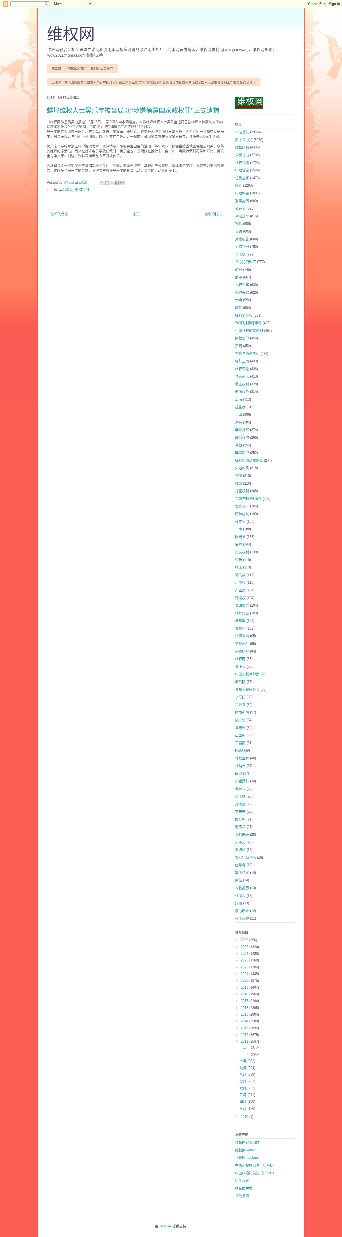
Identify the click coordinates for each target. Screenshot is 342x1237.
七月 (243, 1081)
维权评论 (242, 369)
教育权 (240, 789)
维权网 (71, 34)
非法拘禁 (242, 430)
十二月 (245, 1047)
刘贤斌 (240, 850)
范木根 (240, 796)
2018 (245, 994)
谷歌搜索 (242, 1196)
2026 (245, 940)
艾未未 (240, 812)
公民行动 (242, 155)
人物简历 (242, 888)
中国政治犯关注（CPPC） (255, 1173)
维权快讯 (242, 163)
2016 (245, 1008)
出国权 (240, 735)
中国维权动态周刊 (249, 331)
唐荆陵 (240, 682)
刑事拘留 (242, 201)
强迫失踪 (242, 292)
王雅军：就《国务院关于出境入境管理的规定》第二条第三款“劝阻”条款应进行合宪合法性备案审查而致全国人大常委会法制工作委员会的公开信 (154, 82)
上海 (238, 399)
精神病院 (242, 514)
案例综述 (242, 873)
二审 (238, 529)
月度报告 (242, 239)
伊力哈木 (242, 911)
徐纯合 (240, 766)
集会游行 (242, 781)
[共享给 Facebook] (116, 182)
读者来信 (242, 376)
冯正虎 (240, 590)
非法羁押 (242, 453)
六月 (243, 1088)
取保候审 (242, 437)
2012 (245, 1035)
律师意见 (242, 613)
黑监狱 (240, 254)
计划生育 (242, 758)
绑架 (238, 476)
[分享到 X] (111, 182)
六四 (238, 415)
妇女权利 (242, 552)
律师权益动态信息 (249, 460)
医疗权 (240, 819)
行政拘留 (242, 193)
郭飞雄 (240, 575)
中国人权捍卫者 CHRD (254, 1165)
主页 (136, 214)
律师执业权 (243, 315)
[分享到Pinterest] (122, 182)
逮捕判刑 (82, 190)
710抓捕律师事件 (248, 499)
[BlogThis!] (106, 182)
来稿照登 (242, 651)
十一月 (245, 1054)
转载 (238, 483)
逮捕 (238, 422)
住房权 (240, 896)
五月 (243, 1095)
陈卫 (238, 773)
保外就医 (242, 834)
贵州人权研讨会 (247, 690)
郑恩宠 (240, 804)
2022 (245, 967)
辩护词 (240, 705)
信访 (238, 231)
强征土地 (242, 361)
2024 (245, 954)
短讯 (238, 903)
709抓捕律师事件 (248, 323)
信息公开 (242, 506)
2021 (245, 974)
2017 (245, 1001)
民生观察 (242, 1181)
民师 (238, 544)
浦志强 (240, 728)
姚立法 (240, 720)
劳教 (238, 445)
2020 (245, 981)
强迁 (238, 185)
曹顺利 (240, 628)
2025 (245, 947)
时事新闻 (242, 712)
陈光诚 (240, 537)
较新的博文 (59, 214)
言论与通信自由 (247, 354)
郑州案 (240, 621)
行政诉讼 (242, 170)
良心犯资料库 (245, 262)
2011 (245, 1041)
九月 (243, 1068)
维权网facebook (247, 1158)
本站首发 (66, 190)
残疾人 (240, 522)
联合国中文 (243, 1188)
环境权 (240, 598)
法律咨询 (242, 636)
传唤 (238, 300)
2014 (245, 1021)
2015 (245, 1014)
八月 (243, 1075)
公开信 (240, 208)
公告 (238, 560)
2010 (245, 1117)
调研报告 (242, 605)
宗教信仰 (242, 338)
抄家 (238, 567)
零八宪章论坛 (245, 857)
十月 (243, 1061)
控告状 (240, 407)
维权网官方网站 (247, 1142)
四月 (243, 1101)
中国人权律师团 (247, 674)
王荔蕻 (240, 743)
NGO (239, 750)
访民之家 (242, 178)
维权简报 (242, 147)
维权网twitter (245, 1150)
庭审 (238, 277)
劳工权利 (242, 384)
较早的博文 (213, 214)
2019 (245, 987)
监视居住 (242, 644)
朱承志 (240, 842)
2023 (245, 960)
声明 (238, 346)
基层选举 (242, 216)
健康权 (240, 667)
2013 (245, 1028)
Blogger (165, 1226)
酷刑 (238, 270)
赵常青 (240, 865)
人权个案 (242, 285)
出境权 (240, 582)
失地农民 (242, 468)
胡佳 (238, 880)
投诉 (238, 224)
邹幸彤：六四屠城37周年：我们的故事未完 (82, 69)
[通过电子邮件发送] (101, 182)
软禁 (238, 308)
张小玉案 (242, 918)
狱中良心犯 (243, 140)
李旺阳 (240, 697)
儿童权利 (242, 491)
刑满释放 (242, 392)
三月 (243, 1108)
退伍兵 (240, 827)
